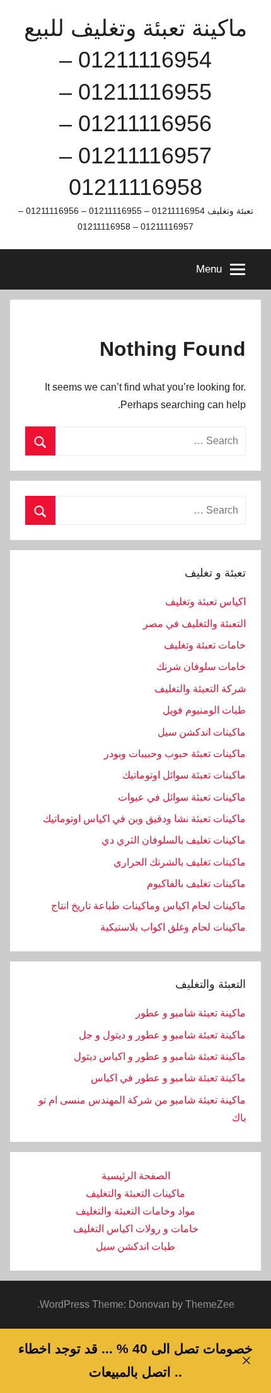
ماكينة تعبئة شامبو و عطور (191, 1013)
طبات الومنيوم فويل (204, 710)
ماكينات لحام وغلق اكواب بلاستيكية (173, 927)
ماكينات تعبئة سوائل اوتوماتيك (184, 775)
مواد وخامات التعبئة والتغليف (135, 1211)
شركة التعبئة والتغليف (200, 688)
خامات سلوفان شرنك (201, 666)
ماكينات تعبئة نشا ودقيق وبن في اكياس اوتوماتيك (144, 818)
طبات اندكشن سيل (135, 1246)
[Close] (246, 1360)
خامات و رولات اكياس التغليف (136, 1228)
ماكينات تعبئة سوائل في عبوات (182, 797)
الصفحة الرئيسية (135, 1175)
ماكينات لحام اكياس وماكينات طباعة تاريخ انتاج (148, 905)
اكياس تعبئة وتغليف (205, 601)
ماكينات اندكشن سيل (202, 732)
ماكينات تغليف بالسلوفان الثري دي (173, 840)
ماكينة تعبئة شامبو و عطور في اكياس (168, 1078)
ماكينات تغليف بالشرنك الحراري (179, 862)
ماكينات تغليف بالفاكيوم (196, 883)
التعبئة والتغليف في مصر (194, 623)
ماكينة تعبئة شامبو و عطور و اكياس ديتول (160, 1056)
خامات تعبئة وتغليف (205, 645)
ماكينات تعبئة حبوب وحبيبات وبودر (175, 753)
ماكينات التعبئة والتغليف (135, 1193)
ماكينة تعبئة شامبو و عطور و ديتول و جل (162, 1035)
